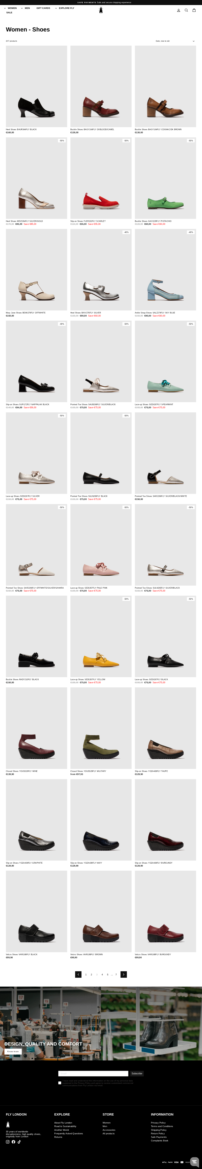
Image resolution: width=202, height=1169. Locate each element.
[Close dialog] (131, 550)
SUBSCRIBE (101, 605)
